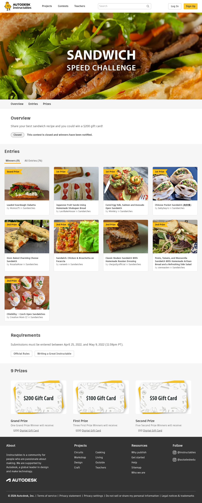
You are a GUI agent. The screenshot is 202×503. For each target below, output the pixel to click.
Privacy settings (93, 496)
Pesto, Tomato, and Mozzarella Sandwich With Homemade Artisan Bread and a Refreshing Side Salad (173, 261)
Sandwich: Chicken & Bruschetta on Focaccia (75, 259)
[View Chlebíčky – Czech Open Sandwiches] (27, 293)
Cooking (100, 452)
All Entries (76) (33, 161)
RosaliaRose (16, 264)
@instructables (186, 452)
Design (78, 462)
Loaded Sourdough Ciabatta (21, 205)
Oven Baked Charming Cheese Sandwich (22, 259)
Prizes (47, 104)
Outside (100, 462)
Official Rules (22, 353)
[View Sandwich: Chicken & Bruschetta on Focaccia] (76, 237)
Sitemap (136, 467)
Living (99, 457)
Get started (138, 457)
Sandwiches (29, 208)
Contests (63, 6)
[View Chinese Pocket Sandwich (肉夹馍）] (175, 184)
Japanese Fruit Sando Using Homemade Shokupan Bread (71, 206)
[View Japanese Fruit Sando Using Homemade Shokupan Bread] (76, 184)
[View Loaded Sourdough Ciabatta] (27, 184)
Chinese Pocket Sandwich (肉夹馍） (174, 205)
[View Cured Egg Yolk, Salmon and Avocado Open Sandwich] (125, 184)
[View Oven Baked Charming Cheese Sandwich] (27, 237)
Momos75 (15, 208)
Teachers (79, 6)
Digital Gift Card (29, 430)
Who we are (138, 472)
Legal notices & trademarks (178, 496)
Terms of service (47, 496)
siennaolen (163, 267)
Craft (77, 467)
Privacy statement (70, 496)
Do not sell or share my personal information (132, 496)
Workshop (80, 457)
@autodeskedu (186, 459)
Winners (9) (13, 161)
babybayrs (163, 208)
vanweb (63, 264)
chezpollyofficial (117, 264)
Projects (47, 6)
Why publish (138, 452)
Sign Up (190, 6)
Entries (33, 104)
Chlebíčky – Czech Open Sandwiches (26, 314)
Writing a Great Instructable (54, 353)
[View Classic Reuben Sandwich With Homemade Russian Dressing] (125, 237)
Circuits (78, 452)
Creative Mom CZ (18, 317)
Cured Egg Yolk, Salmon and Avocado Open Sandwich (125, 206)
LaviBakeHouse (67, 211)
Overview (17, 104)
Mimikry (113, 211)
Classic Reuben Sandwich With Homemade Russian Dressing (122, 259)
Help (134, 462)
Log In (175, 6)
